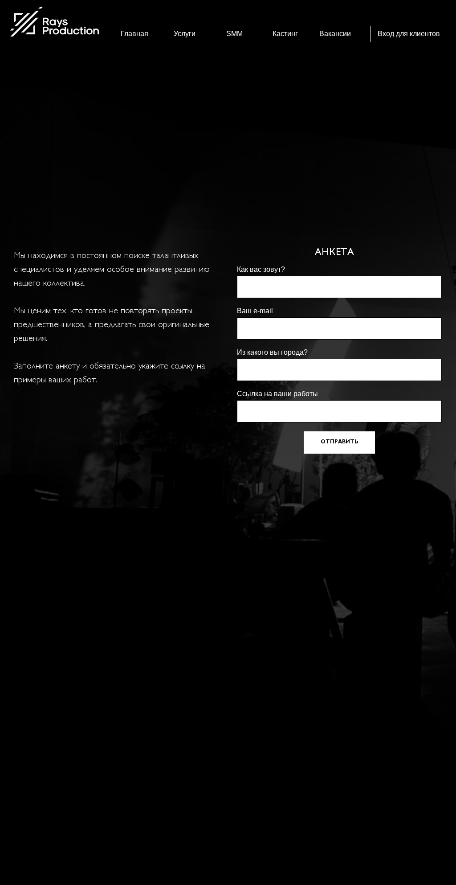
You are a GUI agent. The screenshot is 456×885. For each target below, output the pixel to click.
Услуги (184, 33)
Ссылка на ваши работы (277, 393)
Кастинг (285, 33)
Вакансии (335, 33)
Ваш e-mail (255, 311)
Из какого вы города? (272, 352)
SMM (234, 33)
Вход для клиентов (409, 33)
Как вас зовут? (261, 269)
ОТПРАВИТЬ (339, 442)
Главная (134, 33)
